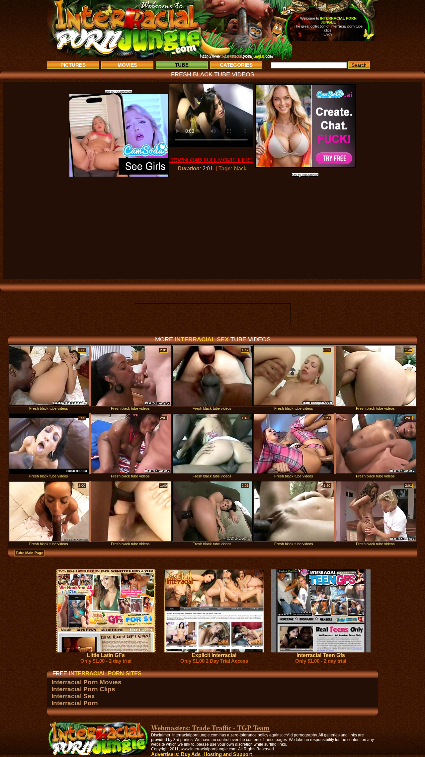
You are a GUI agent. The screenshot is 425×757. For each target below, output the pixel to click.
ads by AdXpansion (118, 92)
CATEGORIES (236, 65)
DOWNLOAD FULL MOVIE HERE (211, 160)
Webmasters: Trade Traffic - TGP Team (210, 728)
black (240, 168)
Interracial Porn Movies (86, 682)
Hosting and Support (228, 754)
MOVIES (127, 65)
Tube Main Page (29, 553)
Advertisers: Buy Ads (176, 754)
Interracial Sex (73, 696)
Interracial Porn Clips (83, 689)
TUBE (182, 65)
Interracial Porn (74, 703)
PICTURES (73, 65)
